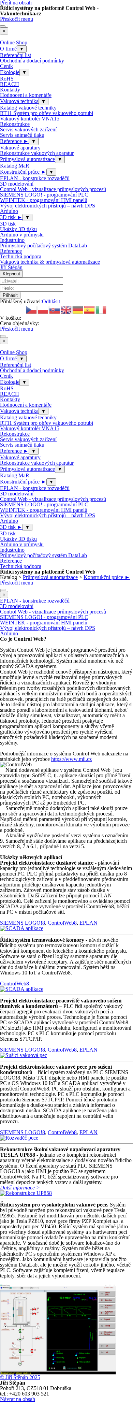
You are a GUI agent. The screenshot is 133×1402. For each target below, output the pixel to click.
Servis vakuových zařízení (28, 129)
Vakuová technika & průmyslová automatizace (50, 262)
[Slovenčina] (55, 309)
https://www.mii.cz (71, 759)
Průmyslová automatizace (27, 159)
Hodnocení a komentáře (25, 95)
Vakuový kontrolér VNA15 (29, 118)
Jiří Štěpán (11, 267)
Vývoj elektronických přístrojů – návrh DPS (47, 205)
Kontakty (10, 89)
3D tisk (8, 224)
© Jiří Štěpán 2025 (20, 1377)
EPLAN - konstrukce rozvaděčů (35, 178)
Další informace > (20, 1187)
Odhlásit (51, 301)
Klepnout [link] (11, 273)
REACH (9, 84)
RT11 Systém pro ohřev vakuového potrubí (46, 113)
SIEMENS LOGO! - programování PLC (44, 195)
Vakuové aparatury (20, 147)
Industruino (12, 240)
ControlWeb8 (62, 923)
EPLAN (88, 923)
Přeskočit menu (16, 19)
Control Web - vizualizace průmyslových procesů (53, 189)
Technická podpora (20, 256)
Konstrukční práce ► (23, 172)
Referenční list (15, 55)
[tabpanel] (66, 699)
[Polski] (43, 309)
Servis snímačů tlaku (22, 135)
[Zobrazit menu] (2, 26)
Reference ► (14, 141)
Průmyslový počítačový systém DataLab (43, 245)
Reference (11, 251)
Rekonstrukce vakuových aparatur (37, 153)
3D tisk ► (11, 217)
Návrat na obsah (17, 1399)
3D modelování (16, 184)
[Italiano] (101, 309)
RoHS (7, 79)
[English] (66, 309)
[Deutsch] (78, 309)
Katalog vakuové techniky (28, 108)
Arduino (9, 211)
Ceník (6, 66)
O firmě (8, 49)
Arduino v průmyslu (22, 234)
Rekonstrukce (15, 124)
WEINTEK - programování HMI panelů (43, 200)
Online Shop (13, 42)
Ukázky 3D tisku (18, 229)
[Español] (89, 309)
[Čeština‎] (32, 309)
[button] (21, 928)
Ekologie (9, 72)
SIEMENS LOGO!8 (22, 923)
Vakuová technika (19, 101)
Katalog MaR (14, 166)
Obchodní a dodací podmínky (32, 60)
